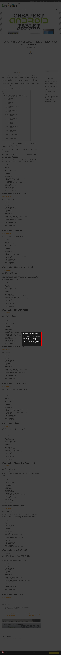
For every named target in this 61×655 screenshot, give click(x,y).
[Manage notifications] (3, 652)
